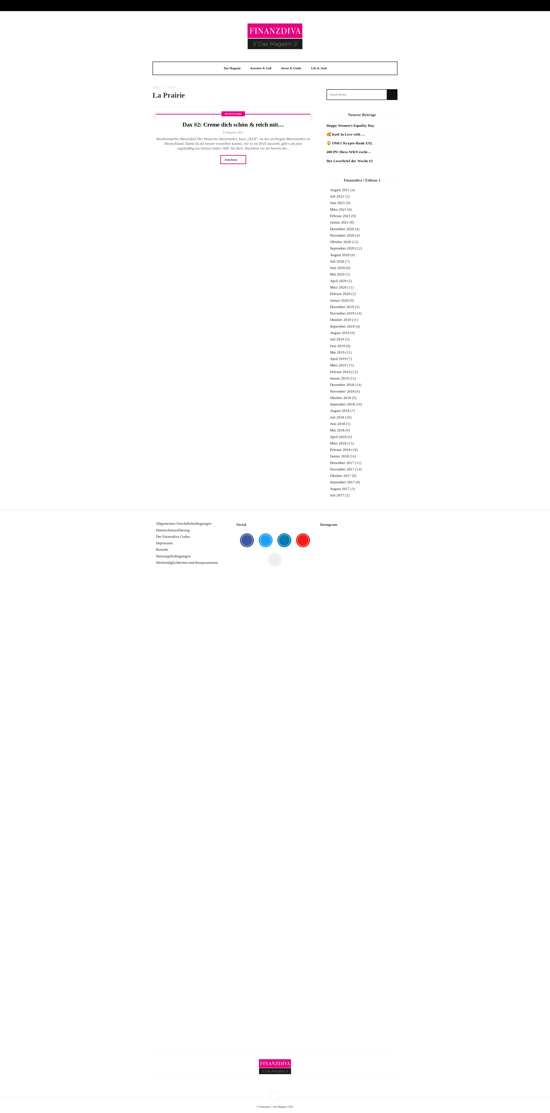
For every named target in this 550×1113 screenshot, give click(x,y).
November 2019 (342, 313)
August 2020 (340, 255)
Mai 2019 (337, 352)
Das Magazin (232, 68)
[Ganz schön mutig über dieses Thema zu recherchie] (332, 967)
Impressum (164, 543)
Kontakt (162, 549)
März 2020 (338, 287)
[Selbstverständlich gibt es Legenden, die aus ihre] (385, 935)
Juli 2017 (337, 495)
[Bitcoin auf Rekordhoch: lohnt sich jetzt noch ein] (332, 790)
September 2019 (342, 326)
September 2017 (342, 482)
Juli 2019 (337, 339)
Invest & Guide (291, 68)
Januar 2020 (339, 300)
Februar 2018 (340, 450)
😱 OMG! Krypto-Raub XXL (350, 143)
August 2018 (340, 411)
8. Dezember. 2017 (233, 132)
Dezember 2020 (342, 229)
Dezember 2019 (342, 307)
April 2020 (338, 281)
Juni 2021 (337, 203)
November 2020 (342, 235)
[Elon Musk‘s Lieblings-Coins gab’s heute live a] (332, 570)
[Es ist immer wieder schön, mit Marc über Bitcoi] (359, 588)
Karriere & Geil (261, 68)
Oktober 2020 (340, 242)
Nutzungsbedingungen (173, 556)
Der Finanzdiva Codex (173, 537)
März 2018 (338, 443)
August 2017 (340, 489)
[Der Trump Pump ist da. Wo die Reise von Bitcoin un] (359, 946)
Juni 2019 (337, 346)
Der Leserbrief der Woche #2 (350, 161)
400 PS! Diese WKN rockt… (349, 152)
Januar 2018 (339, 456)
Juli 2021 (337, 196)
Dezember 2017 (342, 463)
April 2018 (338, 437)
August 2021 (340, 190)
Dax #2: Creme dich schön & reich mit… (233, 124)
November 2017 (342, 469)
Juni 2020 (337, 268)
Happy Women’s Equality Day (350, 126)
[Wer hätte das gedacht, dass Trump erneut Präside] (359, 738)
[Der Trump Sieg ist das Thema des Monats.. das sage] (385, 710)
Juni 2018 (337, 424)
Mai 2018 (337, 430)
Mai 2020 (337, 274)
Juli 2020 (337, 261)
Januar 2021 (339, 222)
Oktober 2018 (340, 398)
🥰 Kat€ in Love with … (346, 134)
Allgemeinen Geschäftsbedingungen (183, 524)
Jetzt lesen (231, 159)
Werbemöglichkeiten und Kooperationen (187, 563)
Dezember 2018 (342, 385)
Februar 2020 (340, 294)
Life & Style (319, 68)
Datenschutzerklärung (173, 530)
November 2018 (342, 391)
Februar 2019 (340, 372)
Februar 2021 (340, 216)
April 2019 (338, 359)
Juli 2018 (337, 417)
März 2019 (338, 365)
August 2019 (340, 333)
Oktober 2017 (340, 476)
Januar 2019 (339, 378)
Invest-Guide (233, 114)
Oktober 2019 (340, 320)
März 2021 (338, 209)
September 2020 (342, 248)
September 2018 (342, 404)
